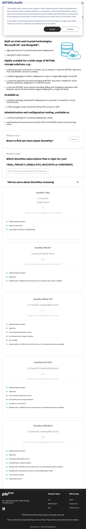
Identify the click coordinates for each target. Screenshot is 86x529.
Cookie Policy (65, 520)
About (71, 500)
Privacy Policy (51, 520)
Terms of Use (40, 520)
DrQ (49, 508)
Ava (49, 500)
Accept (52, 29)
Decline (70, 29)
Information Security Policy (23, 520)
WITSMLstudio (52, 504)
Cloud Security (74, 508)
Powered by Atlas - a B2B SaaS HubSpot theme (43, 527)
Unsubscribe (73, 504)
